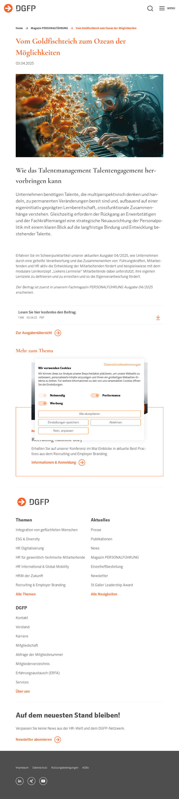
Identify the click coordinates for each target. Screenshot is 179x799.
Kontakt (22, 618)
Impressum (22, 767)
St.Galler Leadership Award (112, 585)
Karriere (22, 636)
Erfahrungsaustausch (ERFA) (38, 673)
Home (19, 28)
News (95, 548)
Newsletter (99, 576)
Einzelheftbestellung (107, 566)
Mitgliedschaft (27, 645)
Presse (96, 530)
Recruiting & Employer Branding (40, 585)
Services (22, 682)
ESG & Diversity (28, 539)
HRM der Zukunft (29, 576)
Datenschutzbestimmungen (122, 364)
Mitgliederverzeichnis (33, 664)
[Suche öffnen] (150, 8)
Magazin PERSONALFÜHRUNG (49, 28)
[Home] (20, 8)
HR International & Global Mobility (42, 566)
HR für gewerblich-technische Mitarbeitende (50, 557)
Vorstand (22, 627)
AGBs (85, 767)
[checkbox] (42, 395)
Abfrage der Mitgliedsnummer (39, 654)
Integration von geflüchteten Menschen (46, 530)
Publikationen (101, 539)
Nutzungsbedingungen (64, 767)
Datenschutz (40, 767)
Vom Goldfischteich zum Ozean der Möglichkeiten (106, 28)
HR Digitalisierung (30, 548)
